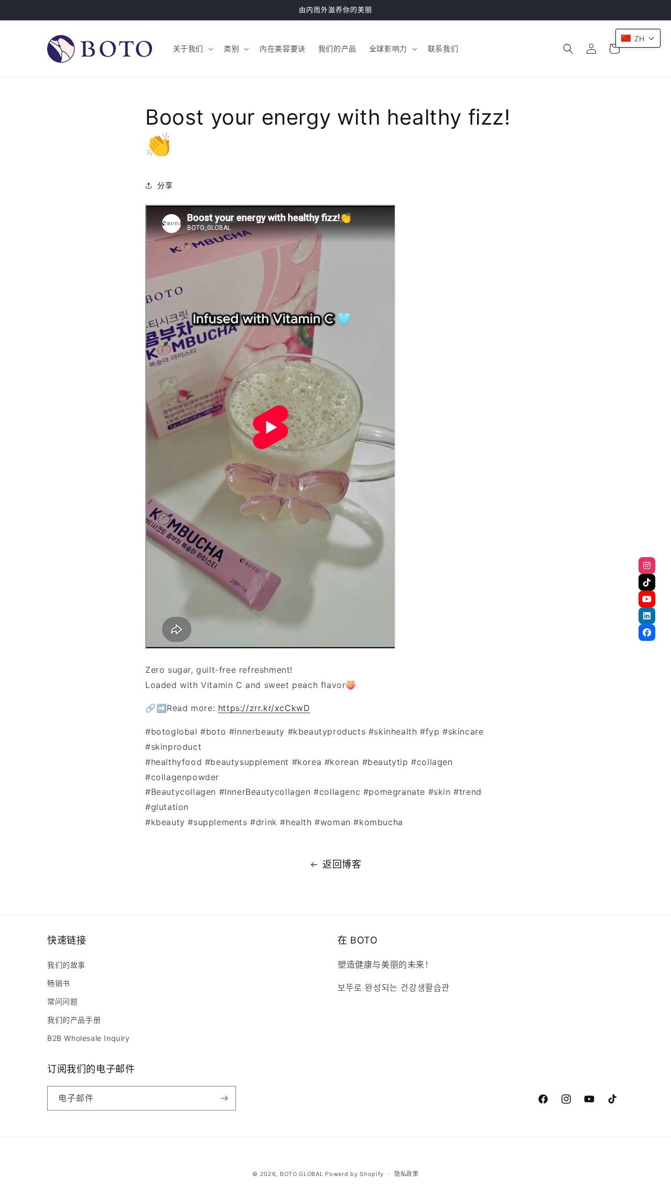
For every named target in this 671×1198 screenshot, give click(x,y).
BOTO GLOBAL (301, 1174)
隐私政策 (406, 1174)
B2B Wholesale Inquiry (88, 1038)
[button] (192, 49)
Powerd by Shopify (354, 1174)
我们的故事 (66, 964)
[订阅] (223, 1098)
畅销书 (58, 983)
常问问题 (62, 1001)
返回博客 (341, 864)
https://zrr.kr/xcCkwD (264, 708)
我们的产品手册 (74, 1019)
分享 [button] (164, 185)
